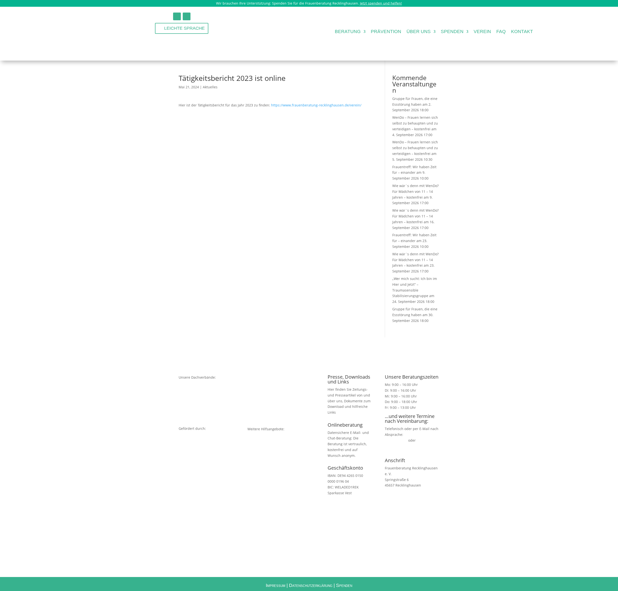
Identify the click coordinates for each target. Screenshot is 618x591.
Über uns (419, 32)
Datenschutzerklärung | (312, 585)
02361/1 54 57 (396, 440)
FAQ (501, 32)
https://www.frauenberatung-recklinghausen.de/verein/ (316, 105)
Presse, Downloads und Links (349, 379)
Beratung (348, 32)
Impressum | (277, 585)
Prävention (386, 32)
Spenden (452, 32)
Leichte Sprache (184, 28)
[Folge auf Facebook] (177, 16)
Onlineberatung (345, 425)
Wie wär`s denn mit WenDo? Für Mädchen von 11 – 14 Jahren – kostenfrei (415, 191)
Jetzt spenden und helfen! (381, 3)
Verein (482, 32)
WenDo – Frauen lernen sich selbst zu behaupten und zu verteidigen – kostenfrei (415, 123)
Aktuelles (210, 87)
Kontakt (522, 32)
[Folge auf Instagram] (186, 16)
